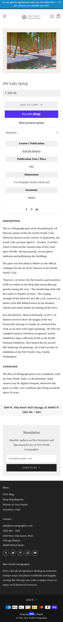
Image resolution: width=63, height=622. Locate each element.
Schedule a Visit (11, 510)
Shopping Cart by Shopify (31, 614)
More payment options (31, 123)
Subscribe (29, 467)
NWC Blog (8, 494)
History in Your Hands (15, 505)
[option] (31, 50)
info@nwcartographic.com (18, 526)
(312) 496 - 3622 (11, 531)
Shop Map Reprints (13, 500)
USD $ (30, 599)
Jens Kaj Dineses (31, 151)
